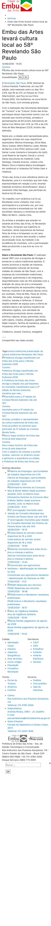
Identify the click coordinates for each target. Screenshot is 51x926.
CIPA (35, 645)
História (11, 649)
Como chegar (14, 662)
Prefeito (37, 680)
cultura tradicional (16, 351)
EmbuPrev (38, 649)
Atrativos (12, 686)
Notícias (11, 18)
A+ (20, 77)
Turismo (6, 67)
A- (26, 77)
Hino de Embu (14, 658)
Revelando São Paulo (15, 83)
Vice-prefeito (40, 683)
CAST (36, 642)
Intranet (37, 662)
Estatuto (37, 652)
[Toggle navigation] (42, 5)
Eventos (11, 690)
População (12, 665)
